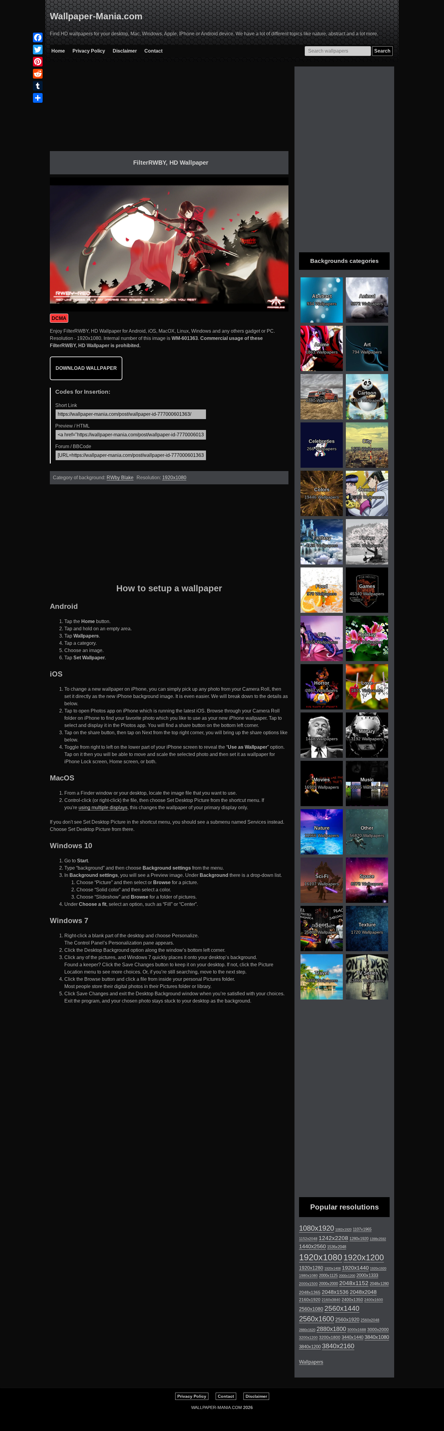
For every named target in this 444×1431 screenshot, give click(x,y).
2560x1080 (311, 1309)
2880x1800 (331, 1329)
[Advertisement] (169, 108)
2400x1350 (352, 1299)
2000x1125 (328, 1275)
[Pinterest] (38, 62)
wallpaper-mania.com (216, 1407)
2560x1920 (347, 1319)
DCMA (59, 318)
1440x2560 (312, 1246)
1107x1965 (362, 1229)
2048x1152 (353, 1283)
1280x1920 (358, 1238)
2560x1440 (341, 1308)
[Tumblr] (38, 86)
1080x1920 (316, 1228)
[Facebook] (38, 37)
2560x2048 (370, 1320)
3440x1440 (352, 1337)
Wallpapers (311, 1362)
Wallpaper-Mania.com (96, 16)
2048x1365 (309, 1292)
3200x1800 (329, 1337)
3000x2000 (378, 1329)
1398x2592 (378, 1239)
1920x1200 (363, 1257)
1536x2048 (336, 1247)
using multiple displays (103, 807)
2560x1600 (316, 1319)
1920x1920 (378, 1268)
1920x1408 (332, 1268)
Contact (153, 50)
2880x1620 (307, 1330)
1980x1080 (308, 1276)
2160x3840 (331, 1300)
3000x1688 (356, 1330)
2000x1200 (347, 1276)
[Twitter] (38, 50)
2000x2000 (328, 1283)
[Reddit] (38, 74)
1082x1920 (343, 1229)
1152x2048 (308, 1239)
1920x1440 (355, 1268)
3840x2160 (338, 1346)
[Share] (38, 98)
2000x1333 (367, 1275)
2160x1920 (309, 1299)
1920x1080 (174, 477)
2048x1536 (335, 1292)
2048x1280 (379, 1283)
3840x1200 (310, 1346)
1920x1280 (311, 1268)
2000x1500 (308, 1284)
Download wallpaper (86, 368)
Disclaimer (125, 50)
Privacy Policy (88, 50)
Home (58, 50)
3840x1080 (377, 1337)
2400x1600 (373, 1300)
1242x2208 (333, 1238)
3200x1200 (308, 1338)
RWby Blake (120, 477)
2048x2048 (363, 1292)
